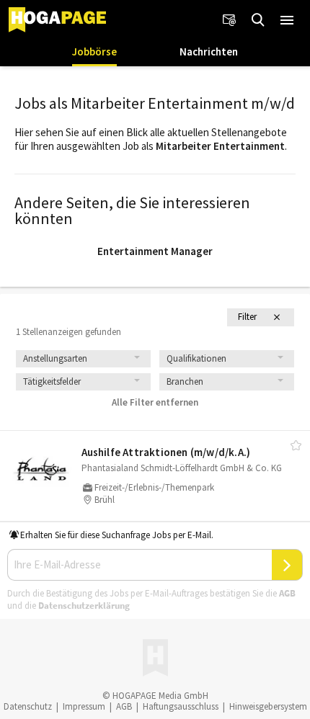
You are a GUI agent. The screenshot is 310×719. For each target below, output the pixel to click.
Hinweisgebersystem (268, 706)
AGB (287, 593)
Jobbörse (94, 51)
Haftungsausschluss (180, 706)
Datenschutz (28, 706)
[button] (287, 20)
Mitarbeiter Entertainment (220, 146)
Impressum (84, 706)
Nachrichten (209, 51)
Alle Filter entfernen (155, 402)
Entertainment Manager (155, 251)
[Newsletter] (229, 20)
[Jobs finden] (258, 20)
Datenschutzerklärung (84, 605)
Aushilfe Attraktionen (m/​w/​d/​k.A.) (166, 452)
